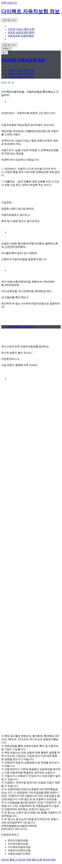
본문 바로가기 (9, 2)
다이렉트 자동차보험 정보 (30, 11)
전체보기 (7, 48)
